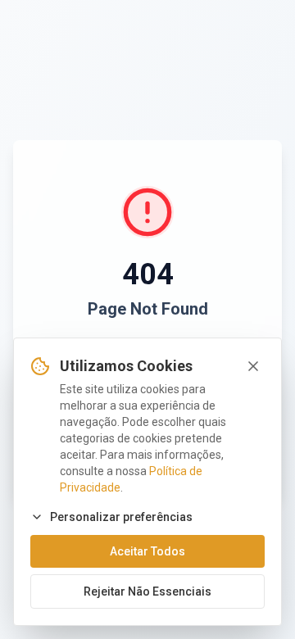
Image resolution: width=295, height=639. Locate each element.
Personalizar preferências (121, 516)
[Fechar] (253, 366)
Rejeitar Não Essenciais (147, 591)
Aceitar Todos (147, 551)
